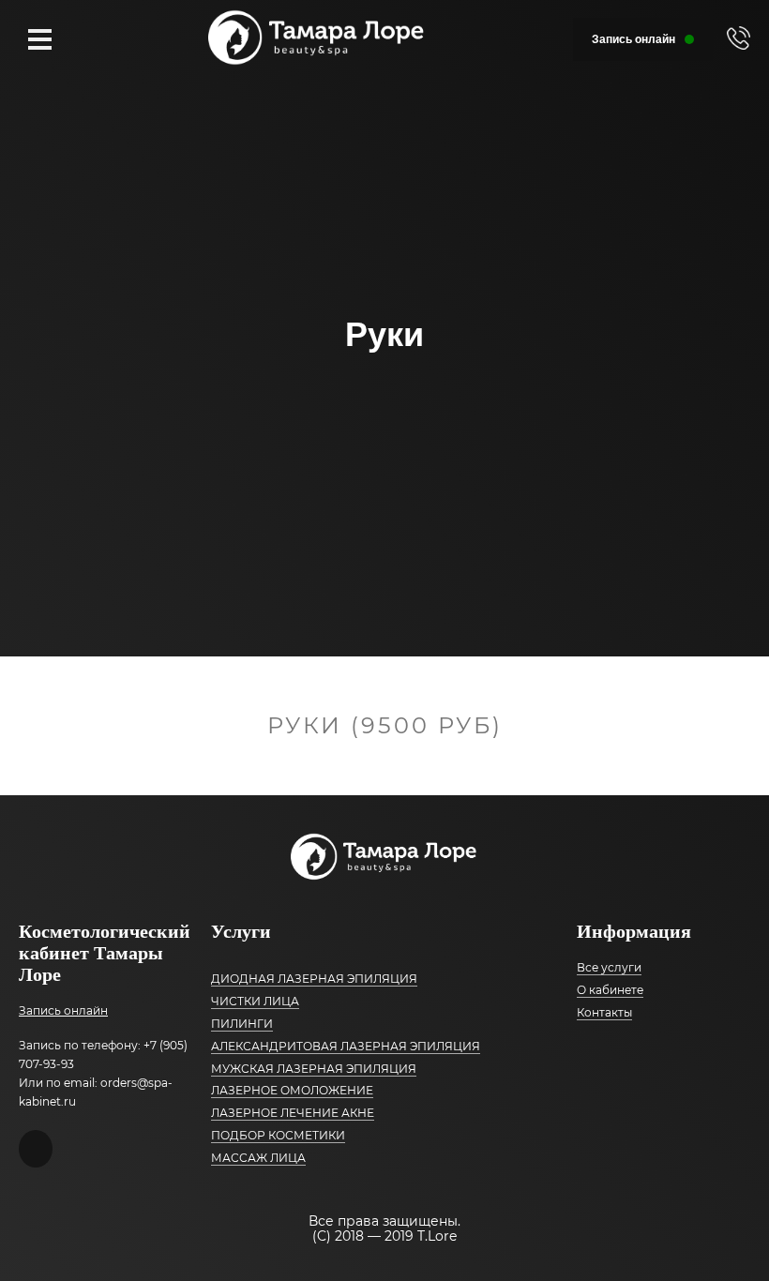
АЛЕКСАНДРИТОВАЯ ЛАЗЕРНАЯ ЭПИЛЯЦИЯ (345, 1046)
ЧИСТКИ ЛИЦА (255, 1001)
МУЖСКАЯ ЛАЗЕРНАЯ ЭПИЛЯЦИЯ (313, 1069)
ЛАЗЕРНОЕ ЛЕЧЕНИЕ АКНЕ (292, 1113)
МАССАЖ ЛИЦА (258, 1158)
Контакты (604, 1012)
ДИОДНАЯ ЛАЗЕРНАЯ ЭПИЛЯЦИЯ (314, 979)
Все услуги (609, 967)
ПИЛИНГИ (242, 1024)
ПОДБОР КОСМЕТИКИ (278, 1135)
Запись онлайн (63, 1010)
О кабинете (610, 990)
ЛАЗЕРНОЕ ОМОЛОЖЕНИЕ (292, 1090)
